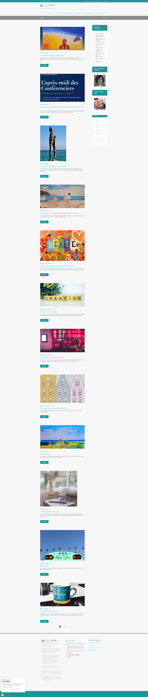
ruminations (97, 134)
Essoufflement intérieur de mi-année (49, 512)
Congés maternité (99, 62)
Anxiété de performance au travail (48, 612)
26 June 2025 (43, 509)
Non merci (5, 691)
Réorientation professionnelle (99, 55)
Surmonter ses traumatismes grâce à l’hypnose (100, 40)
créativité (97, 127)
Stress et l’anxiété (99, 33)
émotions (97, 141)
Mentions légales (91, 650)
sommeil (96, 137)
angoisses (97, 120)
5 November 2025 (44, 309)
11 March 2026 (43, 210)
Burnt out (98, 60)
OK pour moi (21, 691)
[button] (2, 695)
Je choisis (13, 691)
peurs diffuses (97, 132)
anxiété (102, 120)
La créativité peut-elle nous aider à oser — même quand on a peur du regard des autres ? (62, 108)
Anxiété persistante (45, 454)
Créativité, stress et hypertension (48, 312)
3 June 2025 (43, 609)
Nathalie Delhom (51, 210)
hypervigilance (97, 130)
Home (103, 17)
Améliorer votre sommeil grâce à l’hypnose (99, 50)
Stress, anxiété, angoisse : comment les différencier (53, 408)
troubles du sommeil (99, 139)
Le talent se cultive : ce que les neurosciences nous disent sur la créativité (59, 213)
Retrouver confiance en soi (100, 45)
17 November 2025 (44, 263)
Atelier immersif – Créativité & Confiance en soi (52, 56)
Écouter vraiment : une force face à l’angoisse (51, 358)
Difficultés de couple (100, 43)
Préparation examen (100, 53)
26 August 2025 (44, 405)
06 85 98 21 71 (106, 1)
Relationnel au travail (100, 58)
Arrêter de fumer (99, 47)
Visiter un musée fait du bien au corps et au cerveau (53, 167)
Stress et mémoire (45, 566)
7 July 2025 (43, 451)
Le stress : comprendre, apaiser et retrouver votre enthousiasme (56, 266)
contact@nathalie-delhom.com (46, 1)
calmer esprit (97, 125)
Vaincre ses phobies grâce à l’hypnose (100, 36)
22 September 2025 (44, 355)
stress (102, 137)
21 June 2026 (43, 53)
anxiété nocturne (98, 123)
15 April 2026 (43, 164)
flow (102, 127)
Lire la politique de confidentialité (7, 687)
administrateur (50, 53)
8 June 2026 (43, 104)
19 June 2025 (43, 563)
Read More (44, 65)
